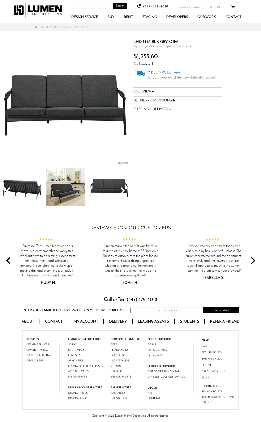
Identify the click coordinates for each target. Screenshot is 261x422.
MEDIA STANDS (78, 376)
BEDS (114, 344)
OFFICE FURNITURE (160, 339)
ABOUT (28, 322)
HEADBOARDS (120, 350)
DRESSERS (117, 355)
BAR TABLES (118, 393)
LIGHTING (154, 398)
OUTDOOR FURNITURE (162, 366)
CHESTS (116, 366)
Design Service (84, 17)
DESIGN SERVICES (37, 344)
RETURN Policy (212, 352)
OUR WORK (206, 17)
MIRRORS (116, 371)
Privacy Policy (212, 391)
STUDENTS (189, 322)
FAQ (204, 346)
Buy (111, 17)
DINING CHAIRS (78, 398)
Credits (207, 402)
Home (44, 27)
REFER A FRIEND (224, 322)
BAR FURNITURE (121, 387)
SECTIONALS (76, 350)
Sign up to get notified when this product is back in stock (162, 46)
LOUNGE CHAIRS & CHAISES (85, 366)
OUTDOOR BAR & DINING (163, 371)
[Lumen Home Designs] (38, 10)
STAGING (149, 17)
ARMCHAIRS (75, 360)
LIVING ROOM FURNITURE (84, 339)
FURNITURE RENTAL (38, 355)
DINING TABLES (78, 393)
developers (177, 17)
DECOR (152, 387)
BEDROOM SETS (121, 376)
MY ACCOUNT (86, 322)
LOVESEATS (75, 355)
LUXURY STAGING (37, 350)
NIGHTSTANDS (120, 360)
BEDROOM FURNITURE (125, 339)
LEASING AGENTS (153, 322)
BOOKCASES (156, 355)
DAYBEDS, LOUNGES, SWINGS (166, 377)
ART (150, 393)
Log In (206, 365)
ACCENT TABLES (78, 371)
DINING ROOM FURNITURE (85, 387)
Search (120, 5)
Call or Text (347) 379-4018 (130, 299)
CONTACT (233, 17)
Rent (128, 17)
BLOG (205, 377)
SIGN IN (215, 7)
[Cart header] (233, 7)
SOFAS (72, 344)
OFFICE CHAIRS (157, 350)
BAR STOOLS (119, 398)
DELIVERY (118, 322)
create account (213, 371)
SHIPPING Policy (213, 358)
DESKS (152, 344)
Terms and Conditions (218, 397)
